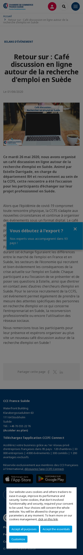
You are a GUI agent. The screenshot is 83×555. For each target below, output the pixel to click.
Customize (18, 539)
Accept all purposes (24, 529)
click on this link (48, 519)
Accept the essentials (56, 529)
